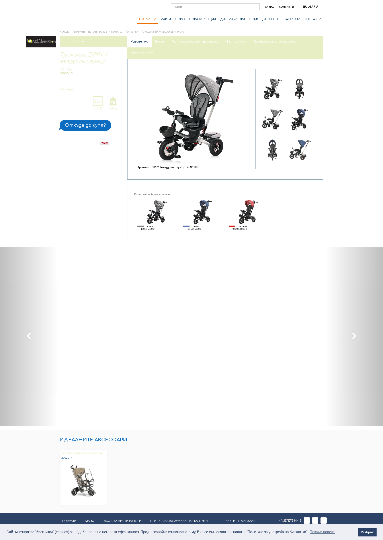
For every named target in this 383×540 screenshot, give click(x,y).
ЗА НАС (269, 7)
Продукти (78, 31)
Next (286, 165)
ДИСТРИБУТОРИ (232, 19)
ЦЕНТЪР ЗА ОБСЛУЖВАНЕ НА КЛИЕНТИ (179, 520)
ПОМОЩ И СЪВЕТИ (264, 19)
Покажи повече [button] (322, 532)
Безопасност (142, 53)
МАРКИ (165, 19)
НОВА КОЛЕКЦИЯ (202, 19)
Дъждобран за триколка (82, 453)
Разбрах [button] (367, 532)
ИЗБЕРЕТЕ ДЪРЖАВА (240, 520)
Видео (160, 41)
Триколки (131, 31)
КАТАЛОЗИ (292, 19)
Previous (286, 71)
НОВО (180, 19)
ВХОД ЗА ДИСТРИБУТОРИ (122, 520)
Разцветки (139, 41)
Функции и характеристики (195, 41)
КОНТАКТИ (286, 7)
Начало (65, 31)
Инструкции (235, 41)
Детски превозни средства (105, 31)
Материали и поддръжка (274, 41)
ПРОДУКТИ (147, 19)
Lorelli (77, 13)
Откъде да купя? (85, 125)
